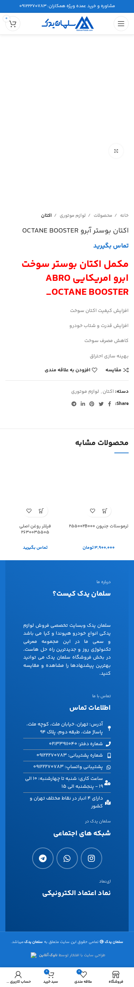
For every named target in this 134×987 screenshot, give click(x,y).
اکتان (46, 215)
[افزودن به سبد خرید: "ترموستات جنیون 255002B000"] (105, 510)
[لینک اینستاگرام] (91, 858)
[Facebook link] (109, 404)
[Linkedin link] (83, 404)
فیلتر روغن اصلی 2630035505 (35, 529)
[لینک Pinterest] (91, 404)
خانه (124, 215)
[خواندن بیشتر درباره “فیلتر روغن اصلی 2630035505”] (41, 510)
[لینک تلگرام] (74, 404)
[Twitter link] (101, 404)
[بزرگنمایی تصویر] (116, 151)
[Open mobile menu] (121, 23)
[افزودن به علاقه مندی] (92, 510)
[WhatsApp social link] (67, 858)
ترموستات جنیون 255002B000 (98, 526)
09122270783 (32, 6)
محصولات (102, 215)
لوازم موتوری (72, 215)
